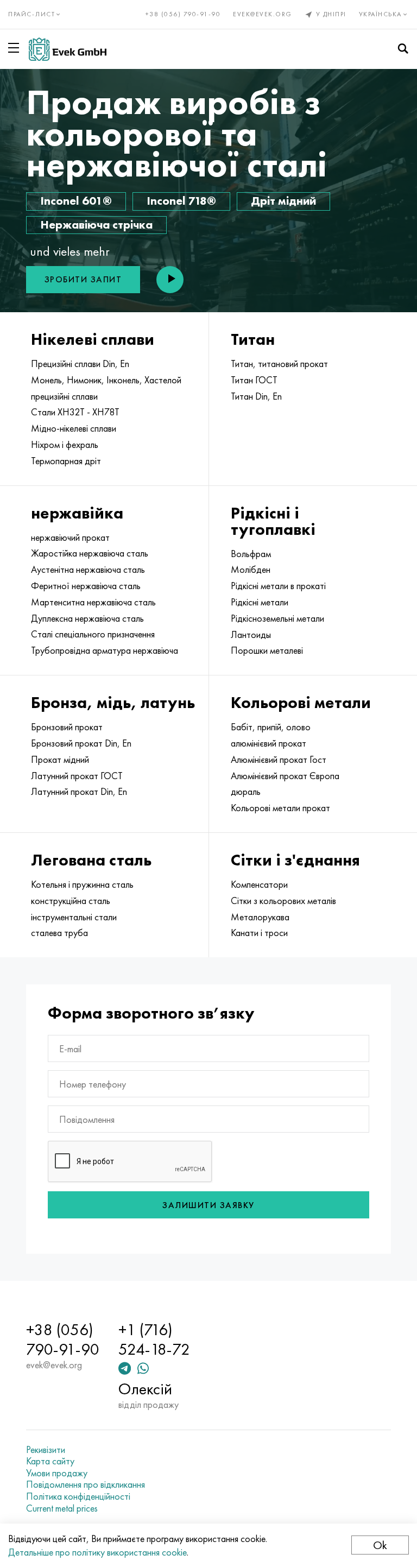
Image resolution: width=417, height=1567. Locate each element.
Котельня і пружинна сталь (82, 884)
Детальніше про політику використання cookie (97, 1552)
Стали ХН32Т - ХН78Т (75, 412)
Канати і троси (259, 932)
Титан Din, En (256, 396)
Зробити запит (83, 279)
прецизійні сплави (64, 396)
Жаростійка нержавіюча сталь (89, 553)
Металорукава (260, 917)
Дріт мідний (283, 200)
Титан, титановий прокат (279, 363)
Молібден (250, 569)
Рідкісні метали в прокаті (278, 585)
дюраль (246, 791)
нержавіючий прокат (70, 537)
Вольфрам (251, 553)
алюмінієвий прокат (268, 743)
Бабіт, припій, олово (271, 727)
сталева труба (59, 932)
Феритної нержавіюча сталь (86, 585)
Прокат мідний (60, 759)
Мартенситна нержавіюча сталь (93, 602)
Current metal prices (62, 1508)
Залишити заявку (208, 1205)
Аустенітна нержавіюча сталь (88, 569)
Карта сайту (50, 1461)
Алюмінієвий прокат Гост (278, 759)
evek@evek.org (262, 14)
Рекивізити (45, 1450)
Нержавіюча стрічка (96, 224)
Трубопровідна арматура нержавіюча (104, 650)
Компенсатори (259, 884)
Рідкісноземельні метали (277, 618)
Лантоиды (251, 634)
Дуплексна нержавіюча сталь (87, 618)
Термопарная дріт (66, 461)
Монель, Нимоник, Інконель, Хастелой (106, 380)
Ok (380, 1545)
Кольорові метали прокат (280, 808)
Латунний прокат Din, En (79, 791)
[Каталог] (16, 48)
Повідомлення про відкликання (85, 1484)
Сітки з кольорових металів (283, 900)
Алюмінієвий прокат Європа (285, 775)
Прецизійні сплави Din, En (80, 363)
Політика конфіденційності (78, 1496)
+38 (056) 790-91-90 (183, 14)
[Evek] (67, 49)
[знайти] (403, 48)
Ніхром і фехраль (64, 444)
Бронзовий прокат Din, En (81, 743)
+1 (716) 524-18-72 (154, 1339)
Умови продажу (56, 1473)
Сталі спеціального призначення (93, 634)
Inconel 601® (76, 200)
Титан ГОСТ (254, 380)
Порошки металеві (267, 650)
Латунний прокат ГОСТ (77, 775)
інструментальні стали (74, 917)
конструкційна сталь (70, 900)
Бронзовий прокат (67, 727)
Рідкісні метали (259, 602)
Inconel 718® (181, 200)
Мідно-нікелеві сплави (73, 428)
